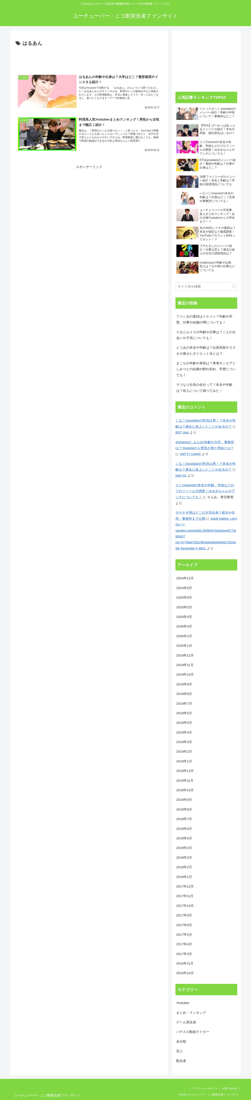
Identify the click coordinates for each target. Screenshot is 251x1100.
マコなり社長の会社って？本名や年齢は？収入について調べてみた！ (204, 387)
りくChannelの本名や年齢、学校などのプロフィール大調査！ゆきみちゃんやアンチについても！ (205, 491)
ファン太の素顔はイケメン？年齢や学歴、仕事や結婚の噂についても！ (204, 319)
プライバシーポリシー (205, 1088)
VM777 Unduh (190, 454)
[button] (233, 286)
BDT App (182, 432)
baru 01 (181, 475)
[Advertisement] (89, 57)
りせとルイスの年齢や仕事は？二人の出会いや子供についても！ (206, 335)
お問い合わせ (229, 1088)
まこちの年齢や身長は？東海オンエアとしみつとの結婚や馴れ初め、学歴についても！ (206, 369)
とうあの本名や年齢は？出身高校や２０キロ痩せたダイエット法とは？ (206, 350)
